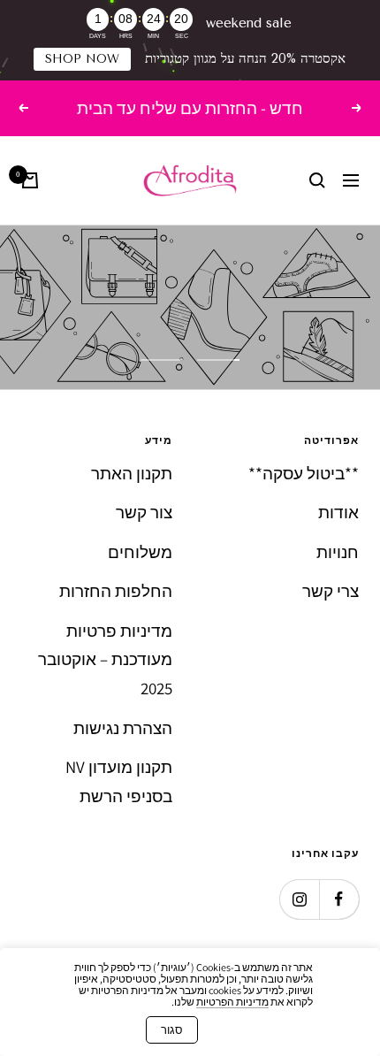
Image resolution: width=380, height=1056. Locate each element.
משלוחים (140, 551)
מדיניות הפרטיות (232, 1001)
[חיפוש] (317, 180)
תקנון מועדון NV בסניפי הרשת (118, 781)
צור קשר (144, 512)
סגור (172, 1029)
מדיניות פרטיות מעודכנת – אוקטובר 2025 (105, 659)
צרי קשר (330, 590)
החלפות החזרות (115, 590)
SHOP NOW (82, 58)
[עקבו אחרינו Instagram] (299, 899)
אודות (338, 512)
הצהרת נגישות (122, 727)
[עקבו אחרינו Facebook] (339, 899)
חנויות (337, 551)
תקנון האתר (131, 473)
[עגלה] (30, 180)
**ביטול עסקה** (303, 473)
